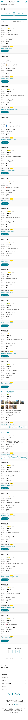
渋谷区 (10, 48)
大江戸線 (3, 577)
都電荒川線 (3, 109)
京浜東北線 (3, 485)
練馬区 (13, 454)
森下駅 (8, 231)
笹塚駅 (6, 48)
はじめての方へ (5, 677)
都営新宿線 (3, 231)
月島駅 (7, 78)
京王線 (2, 48)
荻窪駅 (6, 261)
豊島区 (16, 109)
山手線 (2, 384)
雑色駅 (7, 323)
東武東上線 (3, 515)
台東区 (10, 384)
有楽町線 (3, 78)
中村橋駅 (9, 454)
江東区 (14, 139)
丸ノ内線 (3, 424)
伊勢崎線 (3, 292)
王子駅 (8, 485)
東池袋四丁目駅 (10, 109)
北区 (12, 485)
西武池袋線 (3, 454)
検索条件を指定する (14, 18)
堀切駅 (7, 292)
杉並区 (10, 261)
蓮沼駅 (6, 638)
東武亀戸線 (3, 139)
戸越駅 (8, 200)
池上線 (2, 638)
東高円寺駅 (8, 424)
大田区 (11, 323)
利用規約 (4, 680)
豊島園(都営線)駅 (10, 577)
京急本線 (3, 323)
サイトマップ (4, 689)
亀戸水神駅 (9, 139)
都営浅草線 (3, 200)
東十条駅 (9, 607)
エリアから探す (7, 14)
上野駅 (6, 384)
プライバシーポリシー (6, 683)
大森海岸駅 (8, 546)
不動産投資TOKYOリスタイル (5, 4)
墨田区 (12, 231)
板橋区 (14, 515)
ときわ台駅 (9, 515)
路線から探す (21, 14)
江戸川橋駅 (8, 170)
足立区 (11, 292)
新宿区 (13, 170)
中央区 (11, 78)
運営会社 (4, 686)
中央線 (2, 261)
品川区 (12, 200)
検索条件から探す (4, 667)
